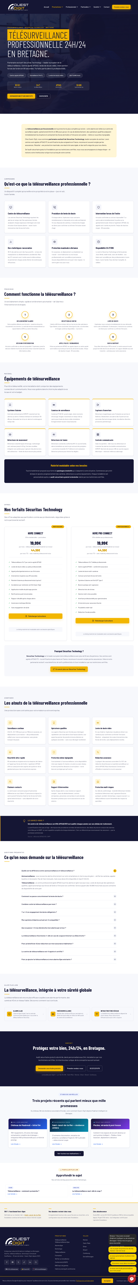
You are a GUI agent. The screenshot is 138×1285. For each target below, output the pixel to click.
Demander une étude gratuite (21, 96)
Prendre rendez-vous (121, 7)
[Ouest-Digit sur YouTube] (12, 1262)
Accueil (46, 7)
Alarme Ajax (59, 1245)
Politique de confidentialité (85, 1281)
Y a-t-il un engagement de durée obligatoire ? (68, 912)
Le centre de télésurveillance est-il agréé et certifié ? (68, 951)
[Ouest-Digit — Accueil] (18, 7)
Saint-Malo (86, 1243)
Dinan (85, 1246)
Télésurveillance (60, 1252)
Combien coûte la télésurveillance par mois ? (68, 904)
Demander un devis (35, 623)
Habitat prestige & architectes (65, 1269)
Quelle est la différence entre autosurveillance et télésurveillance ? (69, 870)
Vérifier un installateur (62, 1259)
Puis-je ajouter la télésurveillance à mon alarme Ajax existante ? (68, 959)
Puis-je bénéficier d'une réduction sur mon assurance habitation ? (68, 943)
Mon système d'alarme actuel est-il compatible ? (68, 920)
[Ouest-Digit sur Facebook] (6, 1262)
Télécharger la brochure (37, 616)
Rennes (85, 1240)
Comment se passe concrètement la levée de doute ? (68, 896)
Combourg (86, 1253)
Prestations (56, 7)
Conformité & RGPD (61, 1262)
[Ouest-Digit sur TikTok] (24, 1262)
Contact (107, 7)
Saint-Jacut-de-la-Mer (33, 1215)
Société (96, 7)
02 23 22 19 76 (43, 96)
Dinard (85, 1250)
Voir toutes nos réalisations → (69, 1153)
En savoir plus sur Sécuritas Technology (70, 669)
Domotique (58, 1249)
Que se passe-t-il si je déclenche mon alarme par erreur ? (68, 928)
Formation (58, 1255)
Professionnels (71, 7)
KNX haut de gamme (61, 1265)
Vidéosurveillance (60, 1240)
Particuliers (85, 7)
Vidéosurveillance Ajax (62, 1242)
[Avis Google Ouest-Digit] (35, 1262)
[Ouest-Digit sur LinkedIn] (30, 1262)
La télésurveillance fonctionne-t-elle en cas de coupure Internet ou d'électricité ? (68, 935)
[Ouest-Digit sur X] (18, 1262)
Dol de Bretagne (88, 1256)
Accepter (107, 1281)
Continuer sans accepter (125, 1281)
